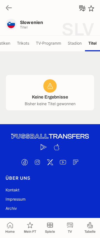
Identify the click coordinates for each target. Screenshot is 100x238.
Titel (92, 43)
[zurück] (9, 8)
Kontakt (12, 189)
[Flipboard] (75, 162)
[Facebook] (24, 162)
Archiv (11, 208)
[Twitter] (50, 162)
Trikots (23, 43)
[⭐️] (91, 8)
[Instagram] (37, 162)
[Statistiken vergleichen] (82, 8)
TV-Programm (48, 43)
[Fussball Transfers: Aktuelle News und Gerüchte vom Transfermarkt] (50, 136)
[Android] (43, 147)
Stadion (75, 43)
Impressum (16, 199)
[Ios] (56, 147)
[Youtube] (63, 162)
